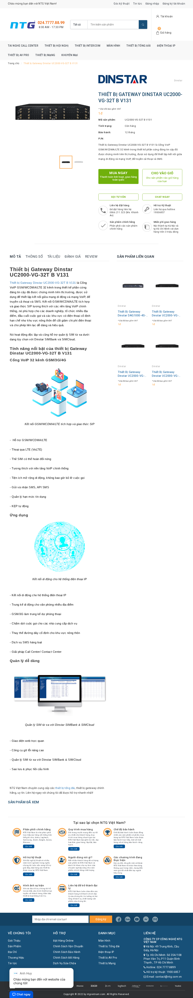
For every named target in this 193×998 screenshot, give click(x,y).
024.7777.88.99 (51, 22)
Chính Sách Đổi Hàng (66, 957)
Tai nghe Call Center (23, 45)
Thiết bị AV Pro (18, 55)
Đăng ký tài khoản (174, 3)
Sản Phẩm (14, 946)
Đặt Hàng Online (63, 940)
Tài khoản (166, 16)
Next (88, 112)
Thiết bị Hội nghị (57, 45)
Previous (17, 112)
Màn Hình (113, 45)
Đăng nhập (152, 3)
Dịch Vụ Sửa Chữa (64, 963)
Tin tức (137, 3)
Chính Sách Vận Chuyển (68, 946)
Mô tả (15, 256)
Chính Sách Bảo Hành (66, 951)
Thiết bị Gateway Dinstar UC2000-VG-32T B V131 (43, 282)
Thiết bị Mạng (45, 55)
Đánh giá (73, 256)
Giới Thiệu (14, 940)
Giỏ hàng (165, 32)
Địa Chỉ (12, 951)
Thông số (34, 256)
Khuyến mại (69, 55)
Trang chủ (13, 63)
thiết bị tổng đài (65, 788)
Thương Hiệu (16, 957)
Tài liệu (53, 256)
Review (91, 256)
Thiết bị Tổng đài (138, 45)
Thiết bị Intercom (87, 45)
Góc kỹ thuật (121, 3)
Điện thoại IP (166, 45)
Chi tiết (28, 846)
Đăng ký (101, 919)
